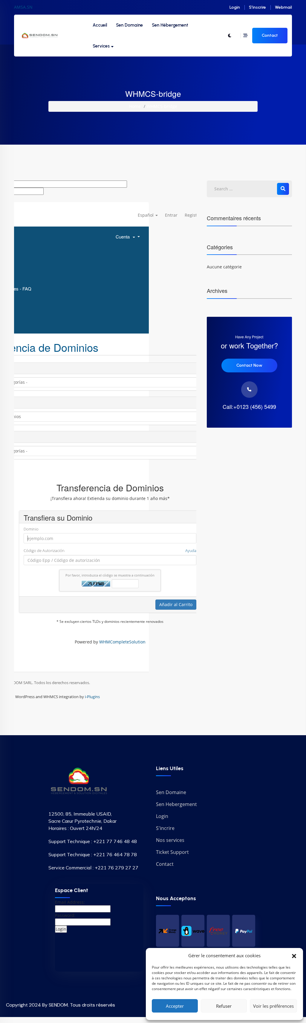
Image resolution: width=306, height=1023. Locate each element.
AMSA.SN (23, 7)
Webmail (283, 7)
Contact (270, 35)
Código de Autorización (110, 550)
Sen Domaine (129, 25)
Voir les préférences (273, 1006)
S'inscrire (257, 7)
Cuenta (124, 236)
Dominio (31, 529)
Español (146, 215)
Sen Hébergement (170, 25)
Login (235, 7)
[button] (294, 955)
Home (135, 106)
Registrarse (196, 215)
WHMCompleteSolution (122, 642)
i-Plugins (92, 696)
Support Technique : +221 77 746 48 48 (92, 841)
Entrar (171, 215)
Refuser (224, 1006)
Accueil (100, 25)
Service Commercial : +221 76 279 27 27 (93, 868)
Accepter (175, 1006)
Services (101, 46)
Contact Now (249, 365)
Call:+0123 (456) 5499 (249, 407)
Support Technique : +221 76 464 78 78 (92, 854)
